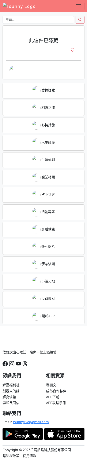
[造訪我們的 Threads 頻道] (24, 363)
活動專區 (48, 211)
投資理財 (48, 298)
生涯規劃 (48, 159)
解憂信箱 (9, 397)
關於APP (48, 316)
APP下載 (52, 397)
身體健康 (48, 229)
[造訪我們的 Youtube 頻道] (18, 363)
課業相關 (48, 177)
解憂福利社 (11, 385)
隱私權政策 (11, 455)
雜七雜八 (48, 246)
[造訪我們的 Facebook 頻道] (5, 363)
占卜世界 (48, 194)
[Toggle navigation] (78, 6)
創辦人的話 (11, 391)
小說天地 (48, 281)
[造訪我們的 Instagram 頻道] (11, 363)
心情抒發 (48, 125)
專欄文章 (53, 385)
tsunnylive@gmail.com (31, 422)
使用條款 (29, 455)
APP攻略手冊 (56, 402)
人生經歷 (48, 142)
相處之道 (48, 107)
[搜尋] (80, 20)
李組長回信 (11, 402)
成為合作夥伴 (56, 391)
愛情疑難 (48, 90)
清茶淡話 (48, 264)
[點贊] (72, 50)
